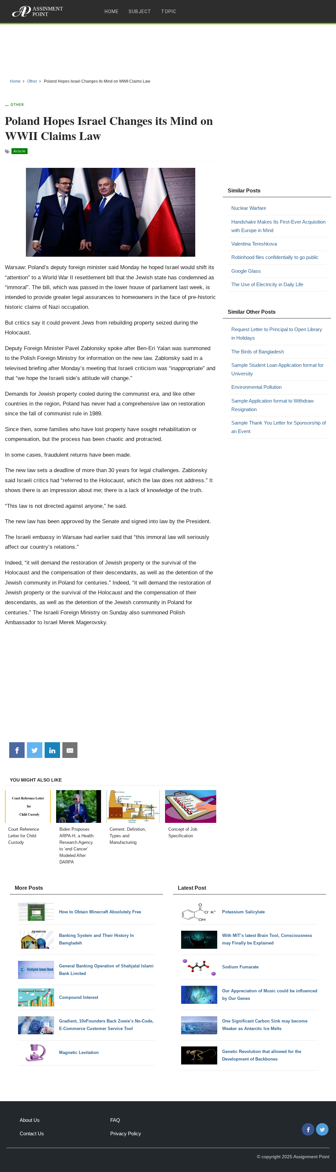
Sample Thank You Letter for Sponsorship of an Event (278, 427)
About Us (30, 1120)
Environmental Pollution (256, 387)
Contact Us (32, 1133)
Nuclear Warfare (248, 208)
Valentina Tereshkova (254, 244)
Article (19, 151)
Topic (168, 11)
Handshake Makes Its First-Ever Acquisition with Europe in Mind (278, 226)
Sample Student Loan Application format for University (277, 369)
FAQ (115, 1120)
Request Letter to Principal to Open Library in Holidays (276, 334)
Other (17, 104)
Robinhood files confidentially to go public (275, 257)
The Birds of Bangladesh (257, 351)
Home (112, 11)
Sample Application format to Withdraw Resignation (272, 405)
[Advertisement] (168, 49)
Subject (140, 11)
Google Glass (246, 271)
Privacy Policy (125, 1133)
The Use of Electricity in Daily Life (267, 284)
